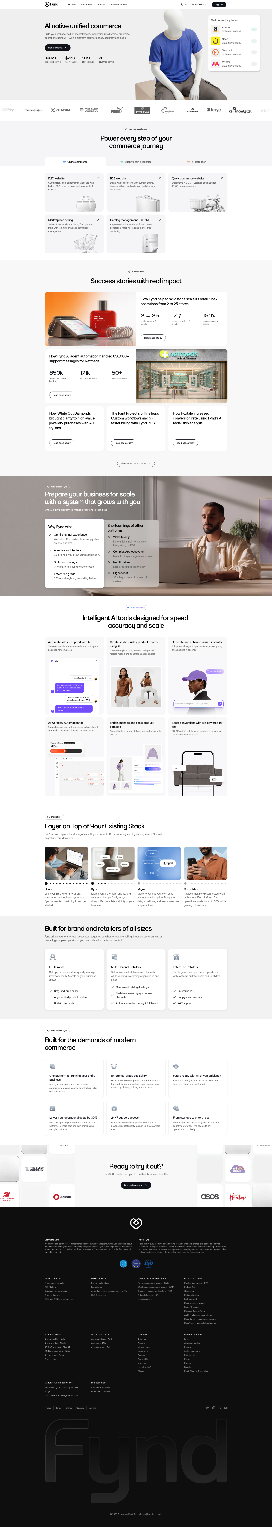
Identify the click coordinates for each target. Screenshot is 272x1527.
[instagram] (213, 1408)
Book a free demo (133, 1185)
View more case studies (134, 463)
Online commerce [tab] (77, 161)
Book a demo (199, 4)
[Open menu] (183, 4)
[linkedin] (207, 1408)
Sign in (219, 4)
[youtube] (225, 1408)
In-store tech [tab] (198, 161)
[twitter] (219, 1408)
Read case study (153, 337)
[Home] (51, 4)
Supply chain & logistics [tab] (138, 161)
